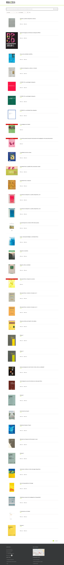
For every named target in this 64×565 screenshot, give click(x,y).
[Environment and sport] (12, 415)
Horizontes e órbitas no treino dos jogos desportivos (30, 469)
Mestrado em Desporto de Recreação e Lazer (29, 439)
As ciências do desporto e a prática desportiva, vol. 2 (30, 208)
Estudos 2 (22, 453)
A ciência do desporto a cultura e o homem (28, 68)
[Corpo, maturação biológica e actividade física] (12, 241)
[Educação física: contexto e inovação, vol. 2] (12, 311)
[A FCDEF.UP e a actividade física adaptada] (12, 114)
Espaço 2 (21, 351)
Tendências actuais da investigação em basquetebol (30, 497)
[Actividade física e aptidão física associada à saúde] (12, 170)
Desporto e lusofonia (24, 250)
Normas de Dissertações (36, 559)
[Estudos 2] (12, 458)
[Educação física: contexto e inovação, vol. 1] (12, 297)
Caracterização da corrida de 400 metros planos (29, 222)
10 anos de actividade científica (26, 54)
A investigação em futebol (25, 124)
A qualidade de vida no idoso (25, 152)
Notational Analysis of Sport (25, 425)
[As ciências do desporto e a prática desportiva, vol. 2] (12, 213)
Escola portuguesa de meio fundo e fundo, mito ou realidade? (32, 367)
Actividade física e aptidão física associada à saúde (30, 166)
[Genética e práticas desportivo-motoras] (12, 22)
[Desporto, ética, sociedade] (12, 269)
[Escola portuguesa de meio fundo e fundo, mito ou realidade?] (12, 371)
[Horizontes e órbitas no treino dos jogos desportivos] (12, 473)
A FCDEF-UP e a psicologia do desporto (27, 82)
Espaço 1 (21, 335)
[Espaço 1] (12, 340)
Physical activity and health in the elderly (28, 321)
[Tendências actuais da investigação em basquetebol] (12, 501)
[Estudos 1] (12, 400)
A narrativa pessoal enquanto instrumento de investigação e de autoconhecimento (36, 138)
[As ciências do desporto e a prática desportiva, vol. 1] (12, 198)
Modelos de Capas (35, 563)
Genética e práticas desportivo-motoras (28, 18)
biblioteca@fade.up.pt (11, 553)
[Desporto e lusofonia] (12, 255)
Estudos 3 (22, 525)
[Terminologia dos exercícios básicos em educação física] (12, 385)
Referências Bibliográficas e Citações (38, 561)
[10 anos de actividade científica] (12, 58)
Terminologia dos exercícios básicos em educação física (31, 381)
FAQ (7, 563)
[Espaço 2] (12, 356)
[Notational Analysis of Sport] (12, 429)
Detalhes (26, 38)
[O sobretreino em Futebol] (12, 515)
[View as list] (30, 12)
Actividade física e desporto (25, 180)
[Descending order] (17, 12)
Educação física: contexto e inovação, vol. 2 (28, 307)
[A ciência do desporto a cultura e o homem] (12, 72)
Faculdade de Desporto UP (10, 559)
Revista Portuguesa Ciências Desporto (11, 561)
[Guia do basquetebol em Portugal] (12, 487)
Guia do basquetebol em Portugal (26, 483)
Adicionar (22, 38)
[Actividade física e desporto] (12, 184)
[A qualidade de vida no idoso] (12, 156)
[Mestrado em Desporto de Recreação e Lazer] (12, 443)
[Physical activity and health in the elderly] (12, 325)
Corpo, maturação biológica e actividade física (29, 236)
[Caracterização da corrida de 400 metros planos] (12, 227)
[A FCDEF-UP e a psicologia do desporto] (12, 86)
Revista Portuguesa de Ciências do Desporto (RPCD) (30, 32)
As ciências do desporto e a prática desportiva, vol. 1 (30, 194)
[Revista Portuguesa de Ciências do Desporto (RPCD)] (12, 40)
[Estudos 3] (12, 530)
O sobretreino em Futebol (25, 511)
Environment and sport (24, 411)
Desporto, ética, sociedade (25, 264)
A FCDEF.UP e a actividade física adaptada (28, 110)
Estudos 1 (22, 395)
